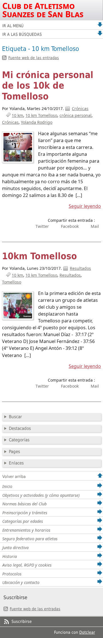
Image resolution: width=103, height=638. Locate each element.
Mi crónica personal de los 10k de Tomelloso (47, 85)
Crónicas (80, 108)
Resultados (80, 268)
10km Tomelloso (39, 256)
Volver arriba (14, 476)
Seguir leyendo (85, 206)
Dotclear (87, 632)
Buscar (15, 416)
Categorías (19, 439)
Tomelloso (11, 282)
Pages (14, 451)
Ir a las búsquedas (22, 34)
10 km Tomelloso (41, 115)
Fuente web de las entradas (33, 57)
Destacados (20, 428)
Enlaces (16, 463)
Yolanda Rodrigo (36, 122)
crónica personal (76, 115)
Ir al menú (12, 25)
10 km (17, 115)
